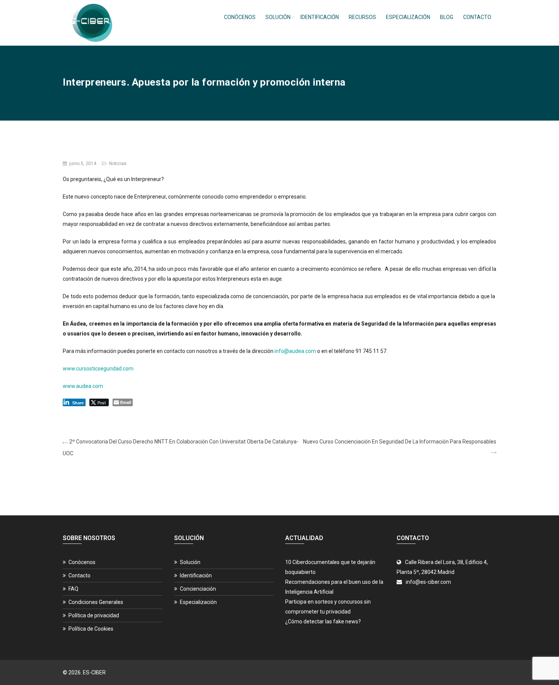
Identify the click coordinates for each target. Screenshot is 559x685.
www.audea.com (83, 386)
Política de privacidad (93, 615)
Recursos (362, 17)
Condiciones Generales (95, 602)
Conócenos (240, 17)
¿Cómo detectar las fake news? (323, 621)
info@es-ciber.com (428, 582)
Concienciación (198, 589)
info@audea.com (295, 351)
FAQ (73, 589)
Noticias (118, 163)
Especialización (408, 17)
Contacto (477, 17)
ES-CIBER (94, 672)
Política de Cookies (90, 629)
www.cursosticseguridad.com (98, 369)
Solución (278, 17)
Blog (446, 17)
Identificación (319, 17)
